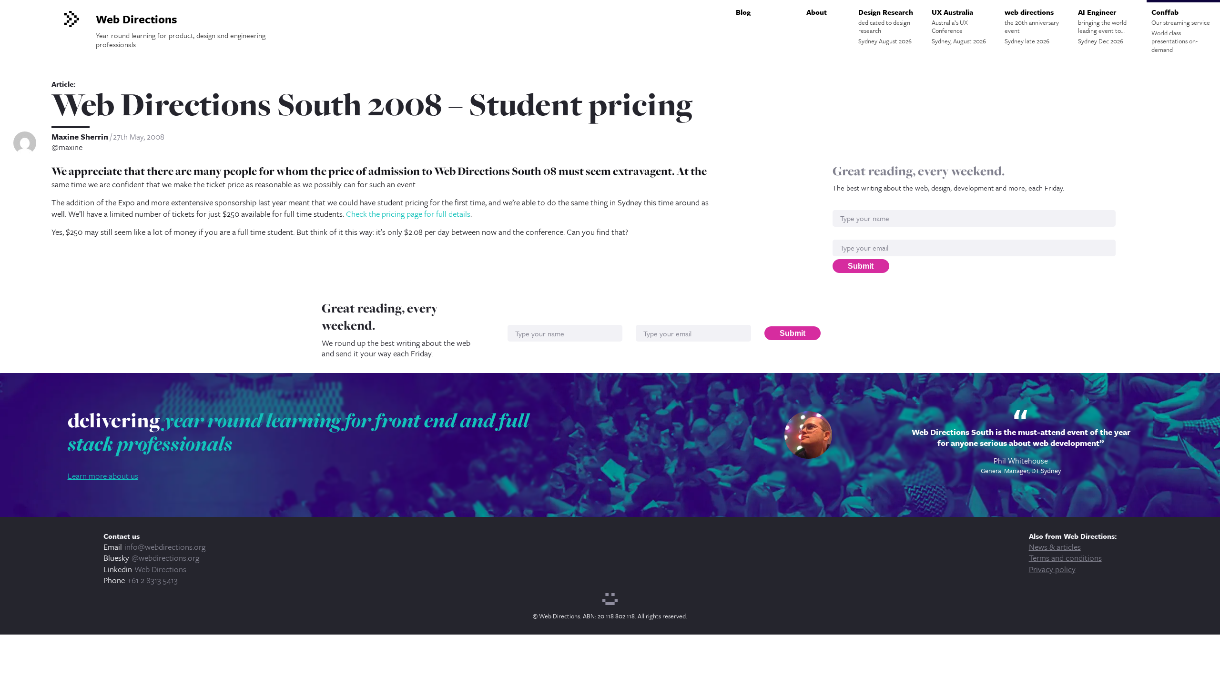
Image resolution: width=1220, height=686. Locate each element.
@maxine (66, 147)
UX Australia (959, 26)
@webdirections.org (165, 558)
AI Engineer (1102, 26)
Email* (843, 235)
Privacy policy (1052, 569)
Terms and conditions (1065, 558)
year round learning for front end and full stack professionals (298, 432)
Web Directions (160, 569)
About (816, 12)
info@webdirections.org (164, 547)
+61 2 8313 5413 (152, 580)
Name (842, 205)
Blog (743, 12)
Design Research (885, 26)
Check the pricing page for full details (408, 214)
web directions (1032, 26)
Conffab (1180, 30)
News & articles (1055, 547)
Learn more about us (103, 476)
